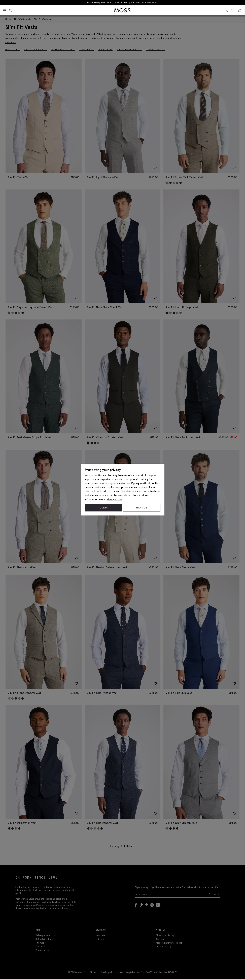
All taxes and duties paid (143, 3)
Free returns (121, 2)
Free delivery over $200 (99, 2)
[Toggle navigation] (4, 11)
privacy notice (114, 499)
